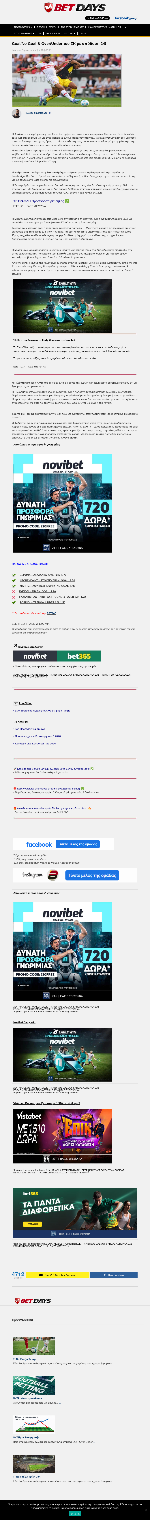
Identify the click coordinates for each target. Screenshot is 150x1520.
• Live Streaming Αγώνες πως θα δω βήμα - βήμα (41, 710)
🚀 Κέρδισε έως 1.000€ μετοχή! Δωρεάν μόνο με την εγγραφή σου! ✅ (53, 768)
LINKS (83, 33)
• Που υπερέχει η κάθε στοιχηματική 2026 (37, 736)
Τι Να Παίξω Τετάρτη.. (26, 1359)
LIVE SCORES (53, 33)
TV (40, 33)
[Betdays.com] (75, 7)
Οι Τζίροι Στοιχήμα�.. (26, 1437)
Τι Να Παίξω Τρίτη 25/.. (27, 1476)
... (115, 1363)
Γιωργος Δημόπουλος (36, 113)
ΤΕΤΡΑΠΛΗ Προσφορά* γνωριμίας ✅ (41, 201)
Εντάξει (75, 1513)
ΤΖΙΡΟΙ (52, 27)
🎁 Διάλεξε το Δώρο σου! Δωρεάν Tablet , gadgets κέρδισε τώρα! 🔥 (52, 808)
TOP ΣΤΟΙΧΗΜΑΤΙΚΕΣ (72, 27)
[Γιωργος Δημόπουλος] (19, 113)
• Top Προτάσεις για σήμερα (29, 728)
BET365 (51, 613)
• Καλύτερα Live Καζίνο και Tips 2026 (34, 743)
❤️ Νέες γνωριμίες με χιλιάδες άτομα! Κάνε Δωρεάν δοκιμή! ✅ (48, 788)
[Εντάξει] (145, 1510)
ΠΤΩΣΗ (41, 27)
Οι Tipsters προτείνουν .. (28, 1398)
